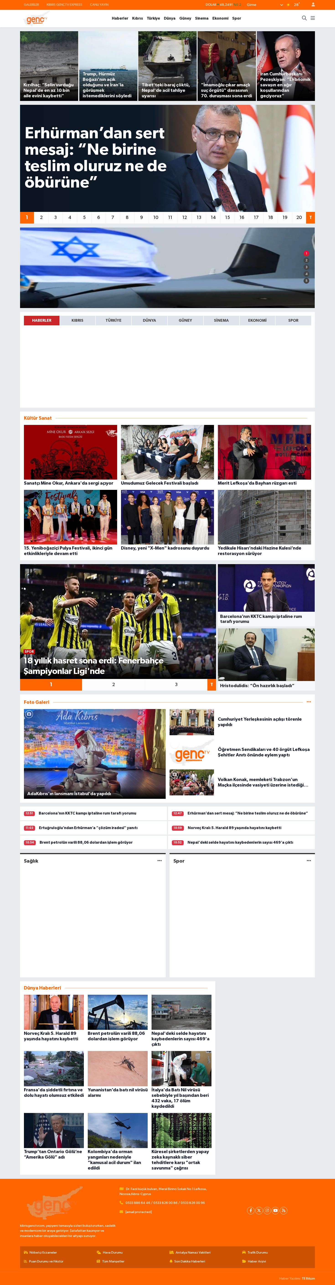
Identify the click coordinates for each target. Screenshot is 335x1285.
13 (199, 217)
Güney (185, 18)
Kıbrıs (137, 18)
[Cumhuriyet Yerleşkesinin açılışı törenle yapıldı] (192, 722)
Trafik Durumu (257, 1252)
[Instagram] (267, 1210)
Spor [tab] (293, 320)
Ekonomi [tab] (257, 320)
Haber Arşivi (257, 1261)
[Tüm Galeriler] (309, 702)
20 (299, 217)
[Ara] (304, 18)
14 (213, 217)
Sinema (202, 18)
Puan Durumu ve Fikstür (46, 1261)
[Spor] (309, 861)
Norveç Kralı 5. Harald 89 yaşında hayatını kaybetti (234, 828)
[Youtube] (275, 1210)
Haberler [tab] (41, 320)
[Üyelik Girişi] (311, 5)
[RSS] (283, 1210)
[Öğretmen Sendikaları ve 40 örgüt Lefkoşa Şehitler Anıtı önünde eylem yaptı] (192, 752)
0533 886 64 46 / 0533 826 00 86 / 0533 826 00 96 (165, 1203)
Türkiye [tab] (113, 320)
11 (170, 217)
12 (184, 217)
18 (270, 217)
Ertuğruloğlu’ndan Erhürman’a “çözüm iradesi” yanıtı (88, 828)
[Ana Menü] (313, 18)
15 (227, 217)
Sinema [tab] (221, 320)
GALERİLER (31, 4)
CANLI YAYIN (99, 4)
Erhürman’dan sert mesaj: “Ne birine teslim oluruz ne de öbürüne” (248, 813)
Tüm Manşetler (113, 1261)
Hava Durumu (113, 1252)
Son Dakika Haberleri (189, 1261)
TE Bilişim (308, 1278)
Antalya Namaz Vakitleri (193, 1252)
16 (242, 217)
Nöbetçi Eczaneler (43, 1252)
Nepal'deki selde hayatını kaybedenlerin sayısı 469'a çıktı (240, 842)
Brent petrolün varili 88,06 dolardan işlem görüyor (86, 842)
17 (256, 217)
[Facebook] (251, 1210)
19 (285, 217)
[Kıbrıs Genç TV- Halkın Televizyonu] (36, 18)
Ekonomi (220, 18)
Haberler (120, 18)
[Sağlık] (159, 861)
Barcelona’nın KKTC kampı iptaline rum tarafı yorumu (87, 813)
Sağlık (31, 861)
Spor (236, 18)
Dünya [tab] (149, 320)
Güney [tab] (185, 320)
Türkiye (153, 18)
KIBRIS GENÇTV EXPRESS (64, 4)
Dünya (169, 18)
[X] (259, 1210)
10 (155, 217)
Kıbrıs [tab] (77, 320)
